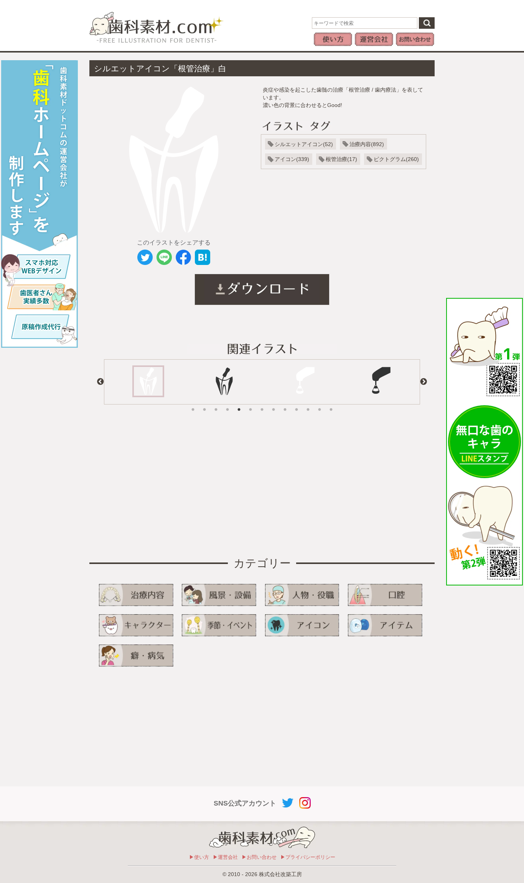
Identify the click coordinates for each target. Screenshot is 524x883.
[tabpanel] (148, 381)
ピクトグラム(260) (396, 159)
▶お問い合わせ (259, 857)
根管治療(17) (341, 159)
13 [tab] (331, 404)
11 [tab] (308, 404)
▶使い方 (199, 857)
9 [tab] (285, 404)
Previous (100, 382)
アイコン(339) (292, 159)
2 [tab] (204, 404)
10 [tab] (296, 404)
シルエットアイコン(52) (304, 144)
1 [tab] (193, 404)
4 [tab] (227, 404)
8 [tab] (273, 404)
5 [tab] (239, 404)
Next (423, 382)
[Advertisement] (484, 175)
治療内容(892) (366, 144)
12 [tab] (319, 404)
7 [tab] (262, 404)
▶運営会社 (225, 857)
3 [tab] (216, 404)
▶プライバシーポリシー (307, 857)
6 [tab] (250, 404)
